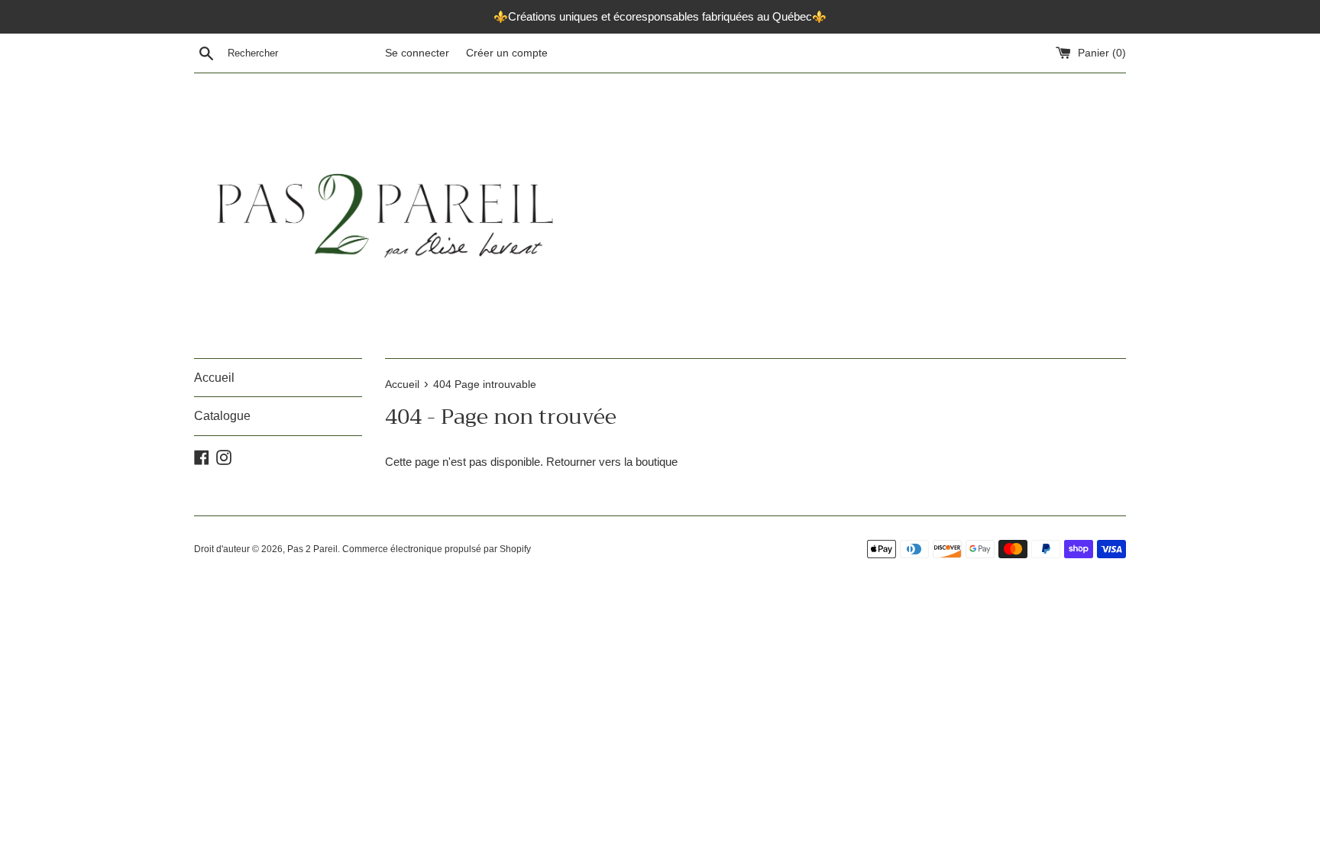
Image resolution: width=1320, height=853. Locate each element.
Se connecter (417, 53)
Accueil (214, 377)
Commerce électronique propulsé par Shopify (436, 549)
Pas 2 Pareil (312, 549)
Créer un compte (507, 53)
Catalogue (222, 415)
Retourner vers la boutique (612, 461)
